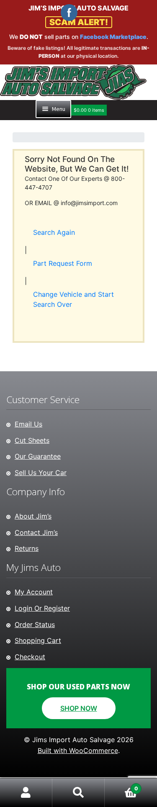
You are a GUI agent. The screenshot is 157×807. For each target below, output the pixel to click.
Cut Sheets (32, 440)
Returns (27, 548)
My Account (34, 592)
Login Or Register (42, 608)
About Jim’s (33, 516)
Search (78, 793)
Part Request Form (62, 263)
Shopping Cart (38, 640)
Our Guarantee (38, 456)
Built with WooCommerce (78, 750)
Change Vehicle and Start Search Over (73, 299)
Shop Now (78, 708)
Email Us (28, 424)
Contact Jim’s (36, 532)
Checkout (30, 657)
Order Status (35, 624)
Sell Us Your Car (41, 472)
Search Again (54, 232)
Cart (121, 785)
